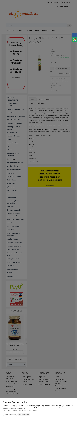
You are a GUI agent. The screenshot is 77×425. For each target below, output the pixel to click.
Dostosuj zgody (23, 414)
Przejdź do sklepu (10, 414)
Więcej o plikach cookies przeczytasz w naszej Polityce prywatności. (20, 410)
